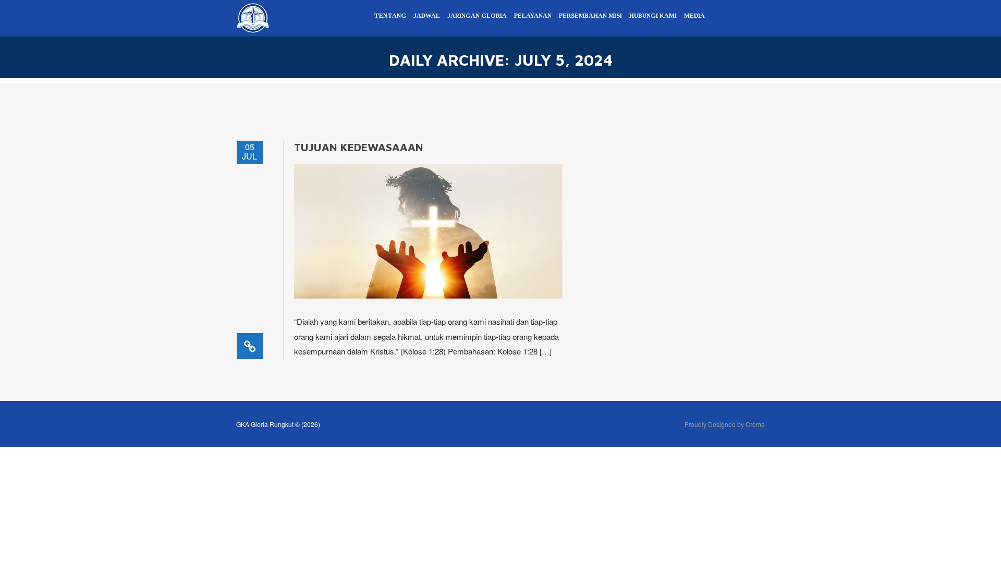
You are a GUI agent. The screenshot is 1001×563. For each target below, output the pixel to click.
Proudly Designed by (725, 424)
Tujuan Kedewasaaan (358, 147)
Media (694, 15)
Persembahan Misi (590, 15)
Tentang (390, 15)
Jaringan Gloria (477, 15)
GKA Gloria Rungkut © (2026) (278, 424)
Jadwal (426, 15)
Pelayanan (533, 15)
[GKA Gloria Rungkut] (253, 17)
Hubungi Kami (653, 15)
